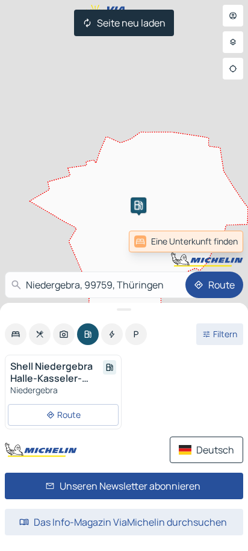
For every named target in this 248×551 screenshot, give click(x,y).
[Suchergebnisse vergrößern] (124, 309)
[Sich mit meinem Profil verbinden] (233, 15)
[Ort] (233, 68)
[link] (216, 241)
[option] (15, 334)
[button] (138, 205)
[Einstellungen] (233, 42)
